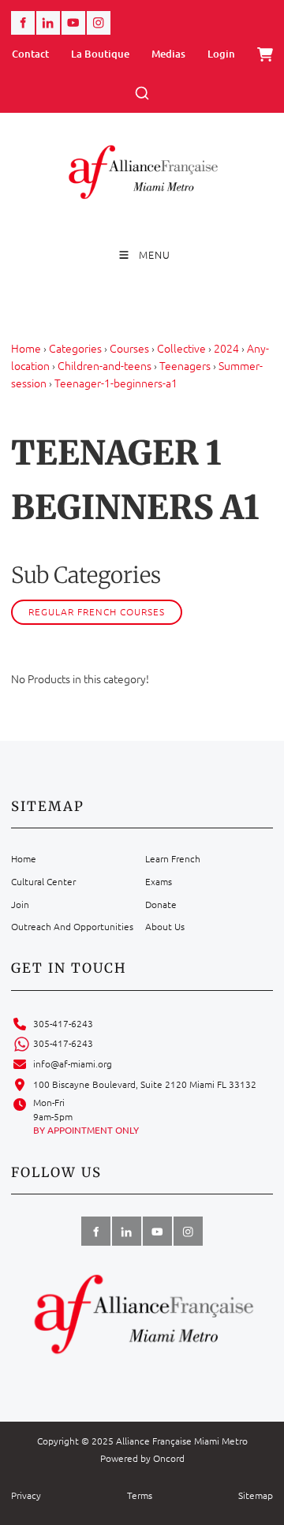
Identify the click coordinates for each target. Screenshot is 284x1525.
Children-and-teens (104, 365)
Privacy (26, 1495)
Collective (181, 348)
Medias (168, 54)
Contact (30, 54)
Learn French (172, 858)
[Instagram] (98, 23)
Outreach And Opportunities (72, 926)
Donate (161, 904)
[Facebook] (23, 23)
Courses (129, 348)
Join (20, 904)
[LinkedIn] (48, 23)
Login (221, 54)
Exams (158, 881)
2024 (226, 348)
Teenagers (185, 365)
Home (26, 348)
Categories (75, 348)
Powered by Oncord (142, 1458)
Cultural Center (43, 881)
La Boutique (100, 54)
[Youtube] (73, 23)
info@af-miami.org (72, 1063)
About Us (165, 926)
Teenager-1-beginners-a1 (116, 383)
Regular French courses (96, 611)
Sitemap (255, 1495)
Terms (139, 1495)
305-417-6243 (63, 1023)
